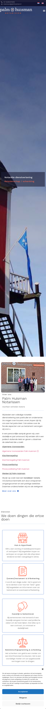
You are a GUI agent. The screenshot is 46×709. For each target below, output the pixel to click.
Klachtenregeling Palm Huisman (16, 460)
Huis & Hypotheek (23, 545)
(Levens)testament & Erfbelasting (23, 578)
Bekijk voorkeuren (23, 704)
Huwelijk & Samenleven (23, 614)
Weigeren (23, 698)
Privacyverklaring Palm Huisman (15, 469)
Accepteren (23, 692)
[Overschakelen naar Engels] (43, 3)
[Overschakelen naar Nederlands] (38, 3)
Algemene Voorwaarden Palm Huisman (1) (20, 451)
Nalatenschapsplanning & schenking (23, 650)
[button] (43, 669)
